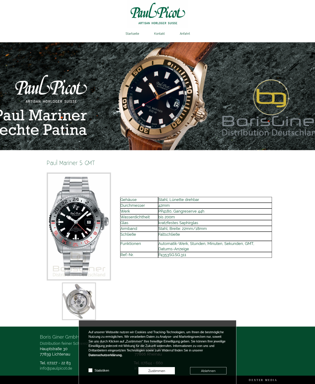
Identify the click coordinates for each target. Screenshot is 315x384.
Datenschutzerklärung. (105, 355)
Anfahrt (185, 33)
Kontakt (159, 33)
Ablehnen (208, 371)
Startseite (132, 33)
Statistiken (101, 370)
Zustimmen (156, 371)
